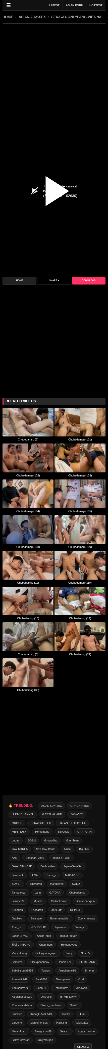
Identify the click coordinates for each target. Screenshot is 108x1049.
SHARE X (54, 280)
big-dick (84, 849)
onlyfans (46, 996)
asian (67, 849)
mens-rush (19, 1031)
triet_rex (17, 927)
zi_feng (89, 970)
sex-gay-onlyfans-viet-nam (77, 17)
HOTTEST (95, 5)
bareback (18, 875)
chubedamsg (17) (80, 618)
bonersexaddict (59, 918)
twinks (66, 1014)
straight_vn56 (43, 1031)
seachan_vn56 (35, 857)
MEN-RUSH (19, 831)
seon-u (41, 987)
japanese (60, 927)
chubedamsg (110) (80, 582)
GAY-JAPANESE (22, 866)
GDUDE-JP (38, 927)
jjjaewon (81, 987)
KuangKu (17, 909)
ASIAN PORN (74, 5)
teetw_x (51, 875)
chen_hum (45, 944)
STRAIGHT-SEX (41, 823)
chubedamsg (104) (28, 511)
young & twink (61, 857)
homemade (42, 831)
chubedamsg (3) (28, 654)
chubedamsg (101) (80, 439)
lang (38, 892)
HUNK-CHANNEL (23, 814)
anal (14, 857)
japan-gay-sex (73, 866)
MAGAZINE (72, 875)
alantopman (63, 979)
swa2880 (41, 979)
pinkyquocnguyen (46, 953)
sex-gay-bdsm (45, 849)
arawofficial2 (19, 979)
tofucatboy (61, 987)
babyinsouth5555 (22, 970)
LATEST (54, 5)
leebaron (37, 909)
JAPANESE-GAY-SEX (72, 823)
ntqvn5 (85, 953)
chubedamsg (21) (80, 654)
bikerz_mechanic (51, 1005)
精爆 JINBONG (21, 944)
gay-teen (72, 840)
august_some (86, 1031)
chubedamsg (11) (28, 582)
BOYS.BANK (87, 961)
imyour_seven (68, 935)
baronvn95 (18, 901)
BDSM (32, 840)
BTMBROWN (68, 996)
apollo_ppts (44, 935)
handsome (57, 883)
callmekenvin (59, 901)
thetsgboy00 (20, 987)
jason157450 (20, 935)
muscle (38, 901)
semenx (17, 961)
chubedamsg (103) (80, 475)
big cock (63, 831)
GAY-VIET (77, 814)
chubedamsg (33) (28, 690)
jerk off (56, 909)
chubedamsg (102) (28, 475)
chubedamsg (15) (28, 618)
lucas (15, 840)
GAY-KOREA (20, 849)
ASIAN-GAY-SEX (32, 17)
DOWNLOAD (89, 280)
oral (81, 979)
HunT (82, 1014)
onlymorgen (45, 1039)
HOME (8, 17)
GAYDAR (55, 892)
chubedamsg (77, 892)
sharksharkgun (85, 901)
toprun (45, 970)
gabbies (17, 918)
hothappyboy (69, 944)
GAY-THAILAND (52, 814)
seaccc (64, 1031)
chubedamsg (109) (80, 546)
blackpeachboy (39, 961)
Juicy (69, 953)
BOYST (16, 883)
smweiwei (36, 883)
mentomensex (39, 1022)
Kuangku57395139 (41, 1014)
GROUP (17, 823)
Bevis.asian (47, 866)
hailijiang (61, 1022)
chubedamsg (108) (28, 546)
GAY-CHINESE (79, 805)
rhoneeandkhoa (22, 1005)
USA (35, 875)
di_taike (75, 909)
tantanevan (19, 892)
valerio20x (81, 1022)
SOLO (76, 883)
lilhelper (17, 1014)
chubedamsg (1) (28, 439)
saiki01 (74, 1005)
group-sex (51, 840)
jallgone (17, 1022)
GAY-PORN (84, 831)
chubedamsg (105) (80, 511)
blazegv (80, 927)
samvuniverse (20, 1039)
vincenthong (19, 953)
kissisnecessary (22, 996)
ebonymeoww (86, 918)
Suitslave (36, 918)
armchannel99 (67, 970)
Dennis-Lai (64, 961)
